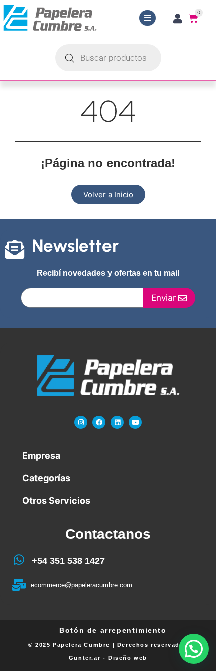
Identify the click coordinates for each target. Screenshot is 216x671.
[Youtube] (135, 422)
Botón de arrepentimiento (112, 630)
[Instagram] (80, 422)
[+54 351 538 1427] (19, 560)
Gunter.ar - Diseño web (108, 658)
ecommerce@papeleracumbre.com (81, 585)
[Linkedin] (117, 422)
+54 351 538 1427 (68, 561)
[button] (194, 649)
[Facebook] (98, 422)
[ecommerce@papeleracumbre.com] (19, 585)
